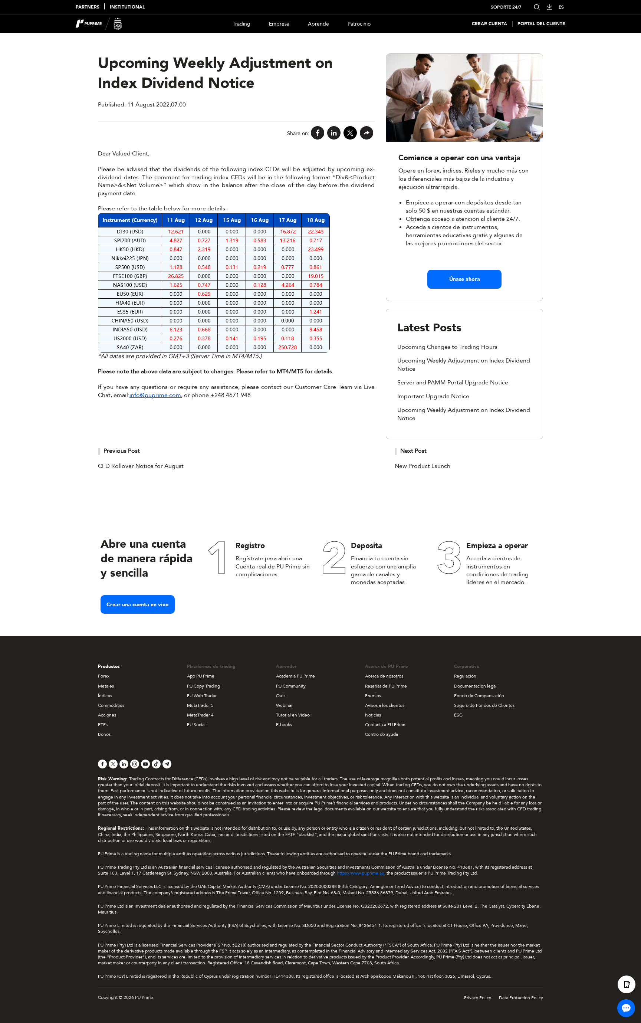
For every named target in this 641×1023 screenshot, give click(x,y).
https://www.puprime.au (360, 873)
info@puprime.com (155, 395)
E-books (284, 725)
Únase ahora (464, 279)
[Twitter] (350, 133)
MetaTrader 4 (200, 715)
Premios (373, 696)
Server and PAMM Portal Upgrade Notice (452, 382)
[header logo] (99, 23)
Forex (103, 676)
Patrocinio (359, 23)
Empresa (279, 23)
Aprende (318, 23)
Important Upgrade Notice (433, 396)
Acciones (107, 715)
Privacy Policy (477, 998)
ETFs (103, 725)
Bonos (104, 734)
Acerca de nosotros (384, 676)
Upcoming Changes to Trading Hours (447, 347)
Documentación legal (475, 686)
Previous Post (121, 451)
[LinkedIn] (334, 133)
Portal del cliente (541, 24)
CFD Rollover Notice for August (141, 466)
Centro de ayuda (381, 734)
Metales (106, 686)
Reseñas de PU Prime (386, 686)
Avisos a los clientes (384, 705)
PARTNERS (87, 7)
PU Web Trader (202, 696)
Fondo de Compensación (479, 696)
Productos (109, 666)
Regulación (465, 676)
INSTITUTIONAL (127, 7)
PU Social (196, 725)
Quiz (280, 696)
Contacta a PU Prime (385, 725)
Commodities (111, 705)
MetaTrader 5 (200, 705)
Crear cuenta (489, 24)
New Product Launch (422, 466)
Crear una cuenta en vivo (137, 604)
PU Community (291, 686)
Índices (105, 696)
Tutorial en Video (293, 715)
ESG (458, 715)
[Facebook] (317, 133)
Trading (241, 23)
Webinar (284, 705)
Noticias (373, 715)
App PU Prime (200, 676)
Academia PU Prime (295, 676)
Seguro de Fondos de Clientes (484, 705)
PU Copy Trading (203, 686)
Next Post (413, 451)
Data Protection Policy (521, 998)
